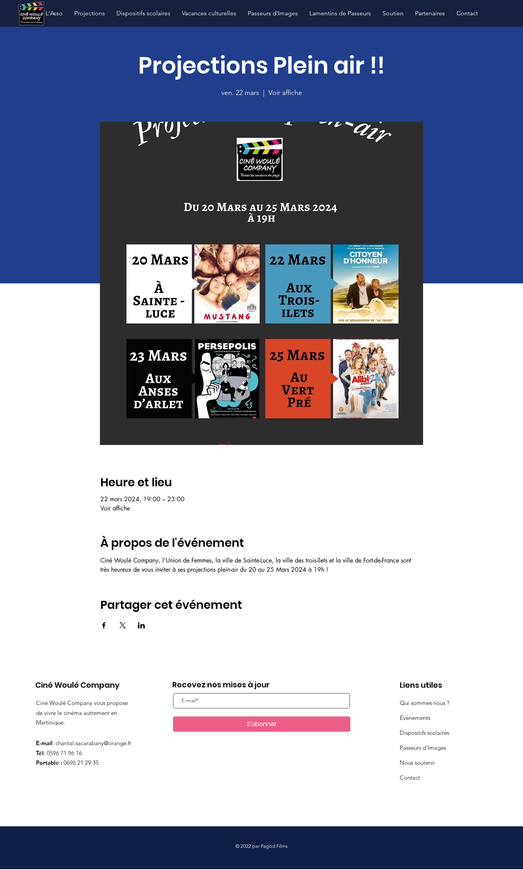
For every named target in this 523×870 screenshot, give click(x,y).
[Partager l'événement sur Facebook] (104, 625)
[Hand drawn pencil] (31, 13)
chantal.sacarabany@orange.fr (93, 743)
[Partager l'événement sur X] (122, 625)
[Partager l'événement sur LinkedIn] (141, 625)
